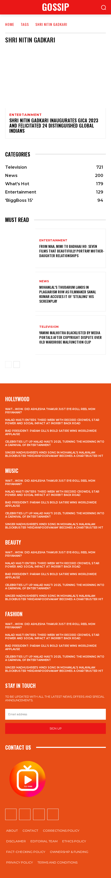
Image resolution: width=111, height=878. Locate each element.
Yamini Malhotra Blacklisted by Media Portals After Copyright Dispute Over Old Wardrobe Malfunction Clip (70, 337)
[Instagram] (24, 814)
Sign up (56, 728)
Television (49, 326)
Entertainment (25, 114)
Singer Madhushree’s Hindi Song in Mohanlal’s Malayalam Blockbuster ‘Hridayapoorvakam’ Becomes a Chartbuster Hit (54, 454)
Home (9, 24)
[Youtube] (53, 814)
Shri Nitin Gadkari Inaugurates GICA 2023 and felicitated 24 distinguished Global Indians (53, 125)
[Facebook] (11, 814)
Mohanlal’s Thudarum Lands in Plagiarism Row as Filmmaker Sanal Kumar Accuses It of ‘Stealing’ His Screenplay (67, 294)
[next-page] (16, 364)
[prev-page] (8, 364)
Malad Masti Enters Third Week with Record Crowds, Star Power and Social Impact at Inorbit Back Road (52, 421)
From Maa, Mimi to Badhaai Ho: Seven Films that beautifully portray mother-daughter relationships (71, 250)
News (44, 281)
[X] (38, 814)
